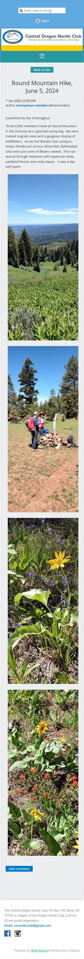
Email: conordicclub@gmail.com (27, 925)
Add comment (19, 869)
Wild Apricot (40, 950)
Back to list (42, 70)
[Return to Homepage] (42, 44)
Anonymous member (32, 105)
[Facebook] (7, 933)
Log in (45, 21)
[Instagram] (17, 933)
